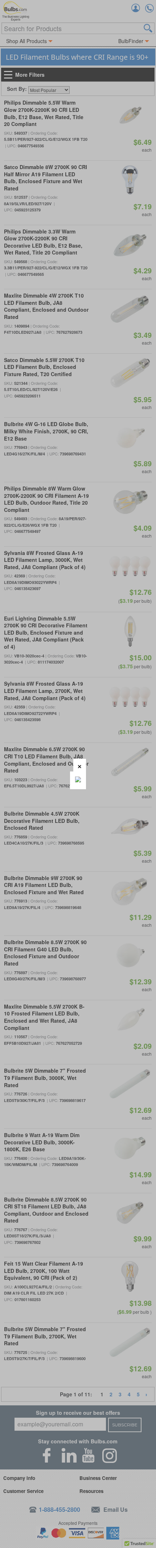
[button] (79, 765)
